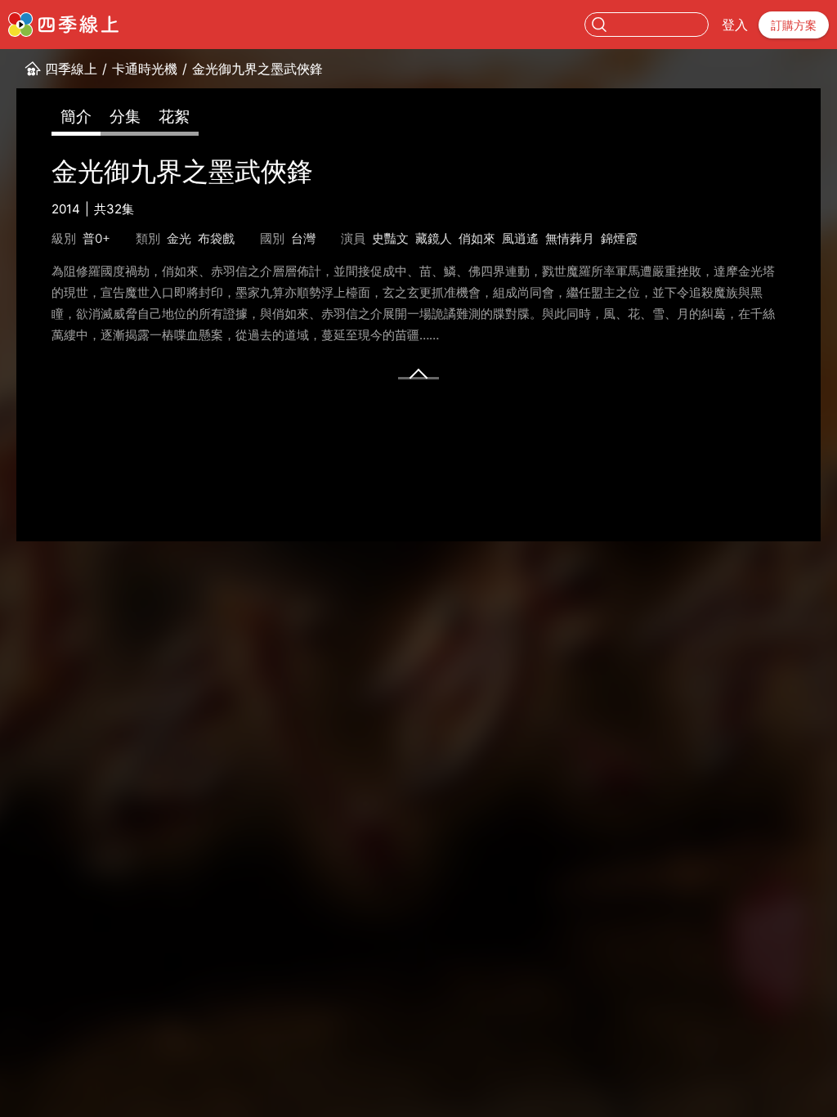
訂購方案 (794, 25)
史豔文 (390, 238)
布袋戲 (216, 238)
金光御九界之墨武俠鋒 (257, 69)
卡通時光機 (144, 69)
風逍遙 (520, 238)
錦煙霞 (619, 238)
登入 (735, 24)
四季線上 (71, 69)
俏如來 (477, 238)
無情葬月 (569, 238)
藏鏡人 (433, 238)
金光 (179, 238)
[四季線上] (63, 24)
